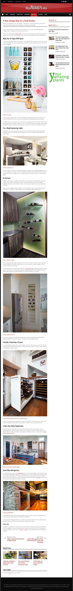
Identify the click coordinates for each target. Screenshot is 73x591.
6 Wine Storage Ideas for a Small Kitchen (19, 20)
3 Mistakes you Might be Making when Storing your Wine (9, 563)
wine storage (32, 25)
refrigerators (20, 473)
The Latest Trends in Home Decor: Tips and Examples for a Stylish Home (62, 38)
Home (4, 1)
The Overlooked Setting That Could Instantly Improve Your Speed (62, 64)
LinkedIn (26, 529)
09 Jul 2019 (11, 23)
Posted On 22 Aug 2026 (53, 33)
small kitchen (36, 23)
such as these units (29, 268)
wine (41, 23)
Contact (24, 1)
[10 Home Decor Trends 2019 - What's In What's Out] (70, 14)
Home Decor (33, 14)
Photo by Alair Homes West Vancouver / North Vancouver (15, 418)
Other (45, 14)
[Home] (2, 14)
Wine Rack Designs (10, 25)
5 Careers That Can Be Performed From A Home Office (59, 30)
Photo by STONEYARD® (8, 512)
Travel (6, 14)
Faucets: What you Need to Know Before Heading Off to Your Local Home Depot (35, 540)
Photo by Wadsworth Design (9, 260)
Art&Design (27, 14)
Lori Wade (19, 23)
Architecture (20, 14)
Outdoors (40, 14)
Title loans (38, 477)
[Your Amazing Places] (59, 82)
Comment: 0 (26, 23)
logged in (10, 572)
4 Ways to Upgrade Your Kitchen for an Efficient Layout (15, 539)
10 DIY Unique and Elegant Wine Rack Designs (38, 563)
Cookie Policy (18, 1)
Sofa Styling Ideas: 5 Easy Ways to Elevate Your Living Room (62, 47)
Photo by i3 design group (8, 167)
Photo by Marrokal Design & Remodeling (11, 467)
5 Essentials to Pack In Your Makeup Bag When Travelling (62, 56)
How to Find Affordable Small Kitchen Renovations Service (23, 563)
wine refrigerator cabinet (22, 25)
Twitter (21, 529)
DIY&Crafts (12, 14)
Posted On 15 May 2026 (60, 51)
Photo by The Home (7, 114)
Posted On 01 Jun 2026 (60, 42)
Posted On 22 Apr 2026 (60, 59)
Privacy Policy (10, 1)
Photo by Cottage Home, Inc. (9, 334)
